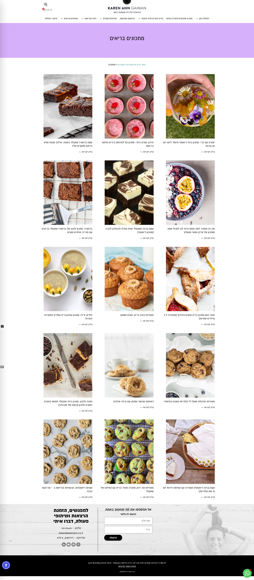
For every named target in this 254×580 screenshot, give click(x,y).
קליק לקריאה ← (208, 152)
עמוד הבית (141, 65)
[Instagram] (78, 544)
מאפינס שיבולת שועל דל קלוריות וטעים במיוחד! (189, 401)
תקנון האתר (131, 566)
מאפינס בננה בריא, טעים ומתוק (137, 315)
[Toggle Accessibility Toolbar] (6, 565)
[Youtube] (69, 544)
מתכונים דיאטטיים (126, 65)
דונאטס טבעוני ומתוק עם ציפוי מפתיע (133, 401)
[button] (45, 4)
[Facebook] (73, 544)
